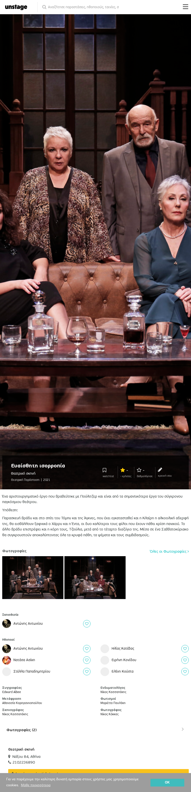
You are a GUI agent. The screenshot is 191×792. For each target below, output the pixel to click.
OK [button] (167, 782)
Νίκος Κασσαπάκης (15, 714)
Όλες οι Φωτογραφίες (169, 551)
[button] (184, 7)
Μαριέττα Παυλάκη (113, 703)
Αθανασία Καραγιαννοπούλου (22, 703)
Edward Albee (11, 692)
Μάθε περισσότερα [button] (35, 785)
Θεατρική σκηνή (21, 749)
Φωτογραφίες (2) (21, 730)
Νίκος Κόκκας (109, 714)
